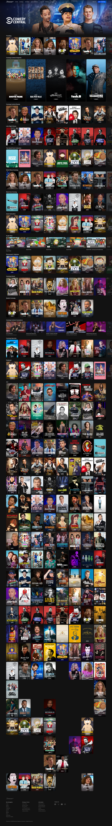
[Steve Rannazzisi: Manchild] (12, 745)
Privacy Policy (24, 806)
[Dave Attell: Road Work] (75, 504)
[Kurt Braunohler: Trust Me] (37, 634)
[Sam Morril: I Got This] (62, 726)
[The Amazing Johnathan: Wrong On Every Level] (75, 392)
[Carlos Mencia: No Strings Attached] (37, 448)
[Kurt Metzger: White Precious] (50, 634)
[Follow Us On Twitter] (58, 804)
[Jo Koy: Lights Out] (25, 596)
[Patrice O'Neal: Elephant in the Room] (25, 689)
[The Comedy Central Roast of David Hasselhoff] (62, 466)
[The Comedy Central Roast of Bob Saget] (25, 466)
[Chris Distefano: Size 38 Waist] (62, 448)
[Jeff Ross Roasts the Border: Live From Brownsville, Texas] (75, 578)
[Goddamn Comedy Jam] (62, 541)
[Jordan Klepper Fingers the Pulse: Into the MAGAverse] (50, 615)
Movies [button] (27, 1)
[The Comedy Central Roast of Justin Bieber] (100, 466)
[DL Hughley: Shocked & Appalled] (12, 504)
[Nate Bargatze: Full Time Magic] (12, 671)
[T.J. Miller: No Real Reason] (37, 745)
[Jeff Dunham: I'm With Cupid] (100, 559)
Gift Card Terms (25, 805)
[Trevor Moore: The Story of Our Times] (87, 763)
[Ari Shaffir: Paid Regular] (62, 411)
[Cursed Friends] (100, 485)
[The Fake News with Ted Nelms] (50, 541)
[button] (12, 46)
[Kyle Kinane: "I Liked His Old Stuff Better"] (62, 634)
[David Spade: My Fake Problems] (87, 504)
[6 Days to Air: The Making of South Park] (12, 392)
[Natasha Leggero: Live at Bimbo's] (100, 652)
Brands (7, 812)
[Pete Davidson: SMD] (62, 689)
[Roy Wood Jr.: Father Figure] (37, 708)
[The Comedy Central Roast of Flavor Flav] (75, 466)
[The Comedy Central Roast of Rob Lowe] (25, 485)
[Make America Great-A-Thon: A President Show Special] (12, 652)
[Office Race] (100, 671)
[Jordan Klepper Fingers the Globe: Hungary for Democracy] (25, 615)
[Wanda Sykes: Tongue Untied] (62, 782)
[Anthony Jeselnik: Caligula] (50, 411)
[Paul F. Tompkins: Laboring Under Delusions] (50, 689)
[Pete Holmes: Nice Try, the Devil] (75, 689)
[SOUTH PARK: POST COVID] (100, 708)
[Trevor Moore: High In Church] (75, 763)
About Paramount (41, 809)
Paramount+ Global (9, 816)
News (52, 1)
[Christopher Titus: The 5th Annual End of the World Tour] (87, 448)
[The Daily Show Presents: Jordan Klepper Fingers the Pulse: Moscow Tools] (62, 615)
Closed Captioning (41, 805)
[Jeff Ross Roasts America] (37, 578)
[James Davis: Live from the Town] (75, 559)
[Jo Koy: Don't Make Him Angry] (12, 596)
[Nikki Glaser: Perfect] (75, 671)
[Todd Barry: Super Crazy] (37, 763)
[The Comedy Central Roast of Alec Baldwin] (12, 466)
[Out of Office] (12, 689)
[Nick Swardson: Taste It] (62, 671)
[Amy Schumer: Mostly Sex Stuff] (25, 411)
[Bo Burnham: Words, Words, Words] (50, 429)
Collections (8, 808)
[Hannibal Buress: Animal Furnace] (87, 541)
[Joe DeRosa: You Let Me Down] (37, 596)
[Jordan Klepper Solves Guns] (12, 615)
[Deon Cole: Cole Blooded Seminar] (37, 522)
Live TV (42, 1)
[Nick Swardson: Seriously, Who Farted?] (50, 671)
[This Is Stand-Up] (12, 763)
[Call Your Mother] (100, 429)
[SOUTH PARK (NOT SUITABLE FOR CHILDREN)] (37, 726)
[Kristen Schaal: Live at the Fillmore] (12, 634)
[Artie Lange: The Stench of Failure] (75, 411)
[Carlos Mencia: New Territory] (25, 448)
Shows (7, 805)
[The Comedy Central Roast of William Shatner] (37, 485)
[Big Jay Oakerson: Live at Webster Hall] (25, 429)
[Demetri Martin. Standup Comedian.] (12, 522)
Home (16, 1)
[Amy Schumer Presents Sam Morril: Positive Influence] (12, 411)
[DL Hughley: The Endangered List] (25, 504)
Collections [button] (34, 1)
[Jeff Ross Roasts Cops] (50, 578)
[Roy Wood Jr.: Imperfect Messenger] (50, 708)
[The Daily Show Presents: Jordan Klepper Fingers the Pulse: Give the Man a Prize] (87, 745)
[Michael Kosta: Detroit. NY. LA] (50, 652)
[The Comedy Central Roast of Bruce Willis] (37, 466)
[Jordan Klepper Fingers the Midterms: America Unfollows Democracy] (37, 615)
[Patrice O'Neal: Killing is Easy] (37, 689)
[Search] (56, 1)
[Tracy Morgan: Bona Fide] (62, 763)
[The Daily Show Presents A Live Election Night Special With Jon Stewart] (37, 504)
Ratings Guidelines (41, 806)
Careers (39, 808)
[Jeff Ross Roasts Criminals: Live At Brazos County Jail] (62, 578)
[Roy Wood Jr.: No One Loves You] (62, 708)
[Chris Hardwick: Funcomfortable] (75, 448)
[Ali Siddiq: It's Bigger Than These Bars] (62, 392)
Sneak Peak (8, 815)
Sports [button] (47, 1)
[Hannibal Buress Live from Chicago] (100, 541)
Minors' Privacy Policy (26, 809)
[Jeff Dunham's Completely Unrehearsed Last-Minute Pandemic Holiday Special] (12, 578)
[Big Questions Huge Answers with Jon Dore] (37, 429)
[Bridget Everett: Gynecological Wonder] (62, 429)
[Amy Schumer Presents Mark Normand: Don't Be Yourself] (87, 392)
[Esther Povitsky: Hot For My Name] (12, 541)
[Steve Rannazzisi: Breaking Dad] (100, 726)
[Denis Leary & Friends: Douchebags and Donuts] (25, 522)
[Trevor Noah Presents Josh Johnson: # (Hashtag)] (100, 763)
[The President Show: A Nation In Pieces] (87, 689)
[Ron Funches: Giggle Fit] (25, 708)
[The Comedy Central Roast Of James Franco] (87, 466)
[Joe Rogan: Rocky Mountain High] (62, 596)
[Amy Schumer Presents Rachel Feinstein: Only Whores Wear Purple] (100, 392)
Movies (7, 806)
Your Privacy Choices (26, 808)
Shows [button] (21, 1)
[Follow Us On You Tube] (62, 804)
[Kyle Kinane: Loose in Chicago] (75, 634)
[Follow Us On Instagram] (65, 804)
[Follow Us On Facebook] (55, 804)
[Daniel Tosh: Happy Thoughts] (62, 504)
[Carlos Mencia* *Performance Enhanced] (12, 448)
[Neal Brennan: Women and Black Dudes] (37, 671)
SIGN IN (94, 1)
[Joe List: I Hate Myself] (50, 596)
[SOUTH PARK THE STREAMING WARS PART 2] (12, 726)
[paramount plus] (9, 2)
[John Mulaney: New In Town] (75, 596)
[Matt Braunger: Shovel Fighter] (37, 652)
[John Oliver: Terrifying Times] (100, 596)
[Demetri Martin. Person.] (100, 504)
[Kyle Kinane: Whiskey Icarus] (87, 634)
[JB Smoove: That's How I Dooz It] (62, 559)
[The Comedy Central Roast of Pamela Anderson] (12, 485)
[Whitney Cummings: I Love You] (75, 782)
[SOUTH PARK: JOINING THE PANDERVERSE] (25, 726)
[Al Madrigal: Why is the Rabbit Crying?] (50, 392)
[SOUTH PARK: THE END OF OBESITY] (50, 726)
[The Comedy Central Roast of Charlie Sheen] (50, 466)
